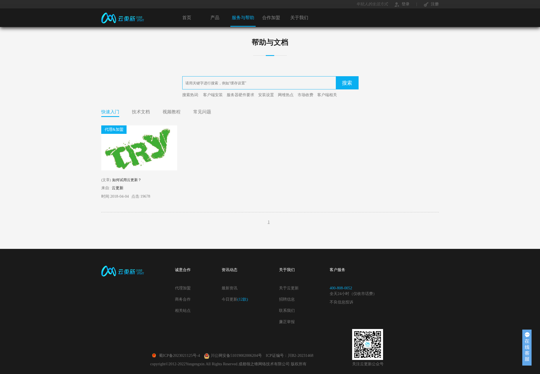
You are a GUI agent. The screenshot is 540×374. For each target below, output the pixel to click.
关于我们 (299, 17)
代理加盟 (183, 288)
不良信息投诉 (341, 302)
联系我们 (287, 310)
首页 (186, 17)
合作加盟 (271, 17)
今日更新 (235, 299)
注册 (434, 4)
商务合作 (183, 299)
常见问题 (202, 111)
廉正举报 (287, 322)
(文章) (121, 180)
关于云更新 (289, 288)
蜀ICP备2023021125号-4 (179, 355)
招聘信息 (287, 299)
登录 (405, 4)
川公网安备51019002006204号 (236, 355)
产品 (214, 17)
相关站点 (183, 310)
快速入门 (110, 111)
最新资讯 (229, 288)
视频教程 (172, 111)
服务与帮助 (243, 17)
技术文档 (141, 111)
